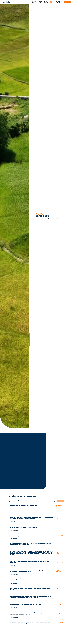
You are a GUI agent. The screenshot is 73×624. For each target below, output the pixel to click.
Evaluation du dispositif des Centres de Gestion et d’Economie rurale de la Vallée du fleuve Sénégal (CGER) (30, 623)
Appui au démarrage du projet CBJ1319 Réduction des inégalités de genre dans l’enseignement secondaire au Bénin (30, 544)
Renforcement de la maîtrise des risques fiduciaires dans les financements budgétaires (30, 589)
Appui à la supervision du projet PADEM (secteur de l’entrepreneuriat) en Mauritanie (29, 562)
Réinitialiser (60, 500)
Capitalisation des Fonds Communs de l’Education (23, 505)
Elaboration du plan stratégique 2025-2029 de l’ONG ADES (25, 604)
